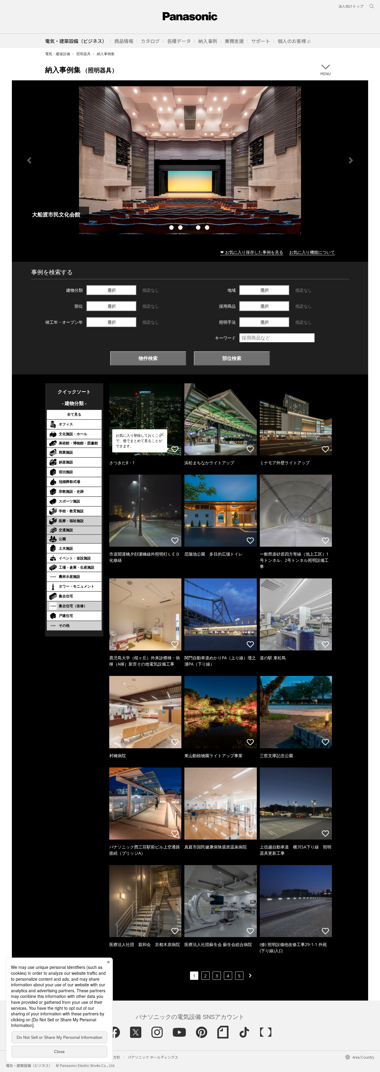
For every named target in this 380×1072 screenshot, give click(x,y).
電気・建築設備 (57, 53)
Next (351, 160)
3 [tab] (190, 228)
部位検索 (231, 358)
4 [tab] (199, 228)
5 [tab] (208, 228)
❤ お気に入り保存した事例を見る (251, 252)
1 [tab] (172, 228)
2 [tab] (181, 228)
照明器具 (83, 53)
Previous (29, 160)
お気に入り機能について (312, 252)
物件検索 (148, 358)
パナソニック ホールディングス (153, 1057)
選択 (111, 290)
